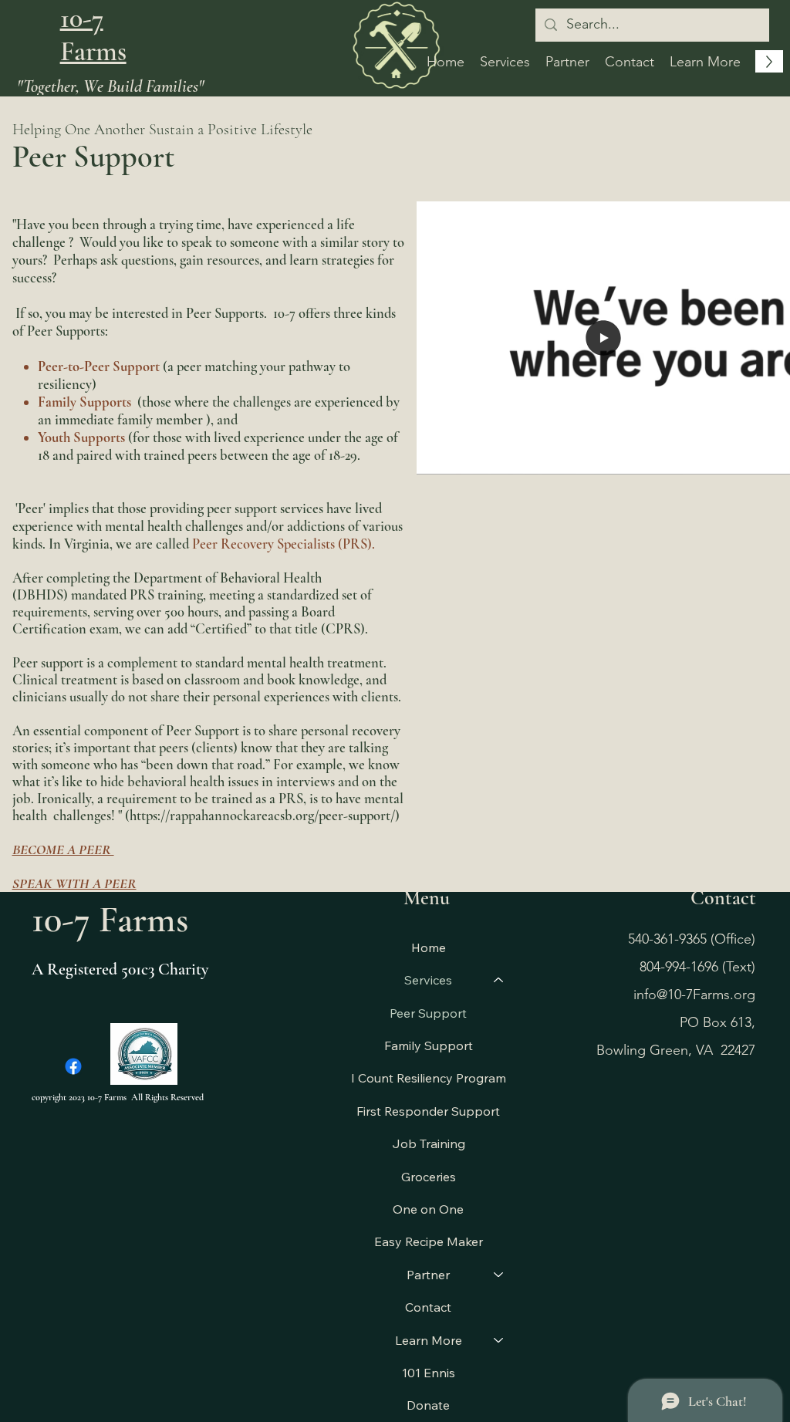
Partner (428, 1274)
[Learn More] (499, 1340)
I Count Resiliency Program (428, 1078)
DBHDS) (42, 594)
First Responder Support (428, 1111)
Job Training (428, 1143)
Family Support (428, 1045)
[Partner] (499, 1274)
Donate (428, 1405)
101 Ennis (428, 1372)
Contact (428, 1307)
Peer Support (428, 1013)
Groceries (428, 1176)
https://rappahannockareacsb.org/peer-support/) (265, 815)
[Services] (499, 980)
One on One (428, 1209)
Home (428, 947)
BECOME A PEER (63, 849)
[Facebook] (73, 1066)
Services (428, 980)
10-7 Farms (93, 35)
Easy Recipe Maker (428, 1241)
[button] (705, 61)
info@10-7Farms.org (694, 994)
